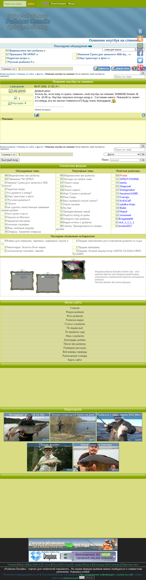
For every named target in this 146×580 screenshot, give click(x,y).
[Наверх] (140, 574)
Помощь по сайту (26, 74)
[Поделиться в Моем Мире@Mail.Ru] (140, 46)
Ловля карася (72, 190)
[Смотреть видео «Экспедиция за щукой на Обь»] (26, 427)
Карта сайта (75, 359)
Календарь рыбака (75, 340)
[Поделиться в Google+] (140, 68)
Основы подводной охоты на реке (73, 414)
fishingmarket (127, 190)
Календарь (99, 564)
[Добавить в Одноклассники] (140, 39)
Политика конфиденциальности (21, 574)
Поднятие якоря (17, 58)
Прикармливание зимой (76, 211)
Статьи (46, 564)
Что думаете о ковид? (19, 192)
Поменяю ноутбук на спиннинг (60, 74)
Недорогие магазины (18, 220)
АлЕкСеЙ (125, 200)
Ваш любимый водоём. (21, 228)
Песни (55, 564)
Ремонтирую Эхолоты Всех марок (26, 247)
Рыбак (123, 175)
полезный (125, 215)
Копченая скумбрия (17, 224)
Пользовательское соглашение (59, 574)
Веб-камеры (113, 564)
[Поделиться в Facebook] (140, 53)
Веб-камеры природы (75, 351)
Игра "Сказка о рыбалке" (77, 193)
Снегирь (124, 197)
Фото (38, 564)
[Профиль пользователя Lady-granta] (17, 90)
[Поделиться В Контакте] (140, 31)
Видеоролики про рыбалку (26, 50)
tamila (123, 182)
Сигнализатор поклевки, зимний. (25, 250)
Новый (123, 211)
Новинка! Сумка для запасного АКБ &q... (103, 54)
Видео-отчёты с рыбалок (77, 222)
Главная (74, 308)
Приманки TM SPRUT (23, 54)
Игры (30, 564)
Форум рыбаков (7, 74)
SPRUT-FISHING (129, 179)
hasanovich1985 (129, 193)
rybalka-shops (127, 204)
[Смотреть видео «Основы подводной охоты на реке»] (73, 427)
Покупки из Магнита (17, 217)
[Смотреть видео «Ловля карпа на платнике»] (96, 457)
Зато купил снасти (17, 213)
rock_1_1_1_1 (126, 222)
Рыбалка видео (75, 320)
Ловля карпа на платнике (96, 444)
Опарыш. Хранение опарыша (24, 231)
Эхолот (12, 203)
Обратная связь (130, 564)
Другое (39, 74)
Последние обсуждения (71, 46)
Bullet (123, 208)
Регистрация (58, 3)
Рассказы (66, 564)
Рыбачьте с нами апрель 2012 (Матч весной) (119, 416)
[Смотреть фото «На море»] (47, 277)
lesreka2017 (125, 226)
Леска (67, 186)
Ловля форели (50, 444)
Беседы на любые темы (78, 179)
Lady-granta (17, 86)
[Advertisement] (70, 131)
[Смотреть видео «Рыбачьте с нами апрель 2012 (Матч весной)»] (119, 427)
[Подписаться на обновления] (73, 549)
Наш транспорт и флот (93, 58)
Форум (87, 564)
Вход (71, 3)
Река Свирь (69, 197)
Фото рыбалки (75, 316)
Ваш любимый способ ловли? (80, 200)
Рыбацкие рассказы (74, 347)
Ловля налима (71, 204)
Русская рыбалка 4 (20, 62)
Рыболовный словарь (74, 355)
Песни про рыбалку (75, 343)
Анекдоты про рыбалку (76, 218)
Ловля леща (71, 182)
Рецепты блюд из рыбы (76, 215)
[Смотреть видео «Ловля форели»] (49, 457)
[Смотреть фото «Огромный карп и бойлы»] (73, 277)
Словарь (77, 564)
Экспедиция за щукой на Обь (27, 414)
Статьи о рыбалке (75, 324)
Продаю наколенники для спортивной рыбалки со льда (110, 240)
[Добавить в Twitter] (140, 60)
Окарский (125, 186)
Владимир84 (126, 218)
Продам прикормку (89, 247)
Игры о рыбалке (75, 336)
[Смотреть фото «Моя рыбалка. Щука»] (22, 277)
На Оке (67, 208)
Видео (21, 564)
